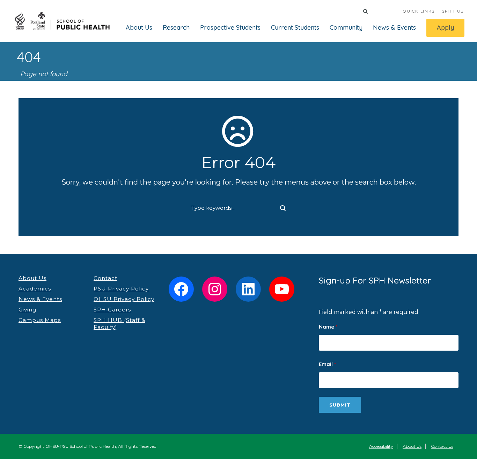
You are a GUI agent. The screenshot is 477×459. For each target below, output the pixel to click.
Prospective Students (230, 27)
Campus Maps (40, 320)
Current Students (295, 27)
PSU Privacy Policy (121, 288)
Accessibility (381, 446)
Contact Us (442, 446)
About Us (139, 27)
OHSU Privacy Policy (124, 299)
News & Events (394, 27)
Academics (35, 288)
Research (176, 27)
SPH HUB (453, 11)
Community (346, 27)
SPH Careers (112, 309)
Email (327, 364)
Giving (27, 309)
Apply (445, 27)
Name (328, 326)
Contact (105, 278)
